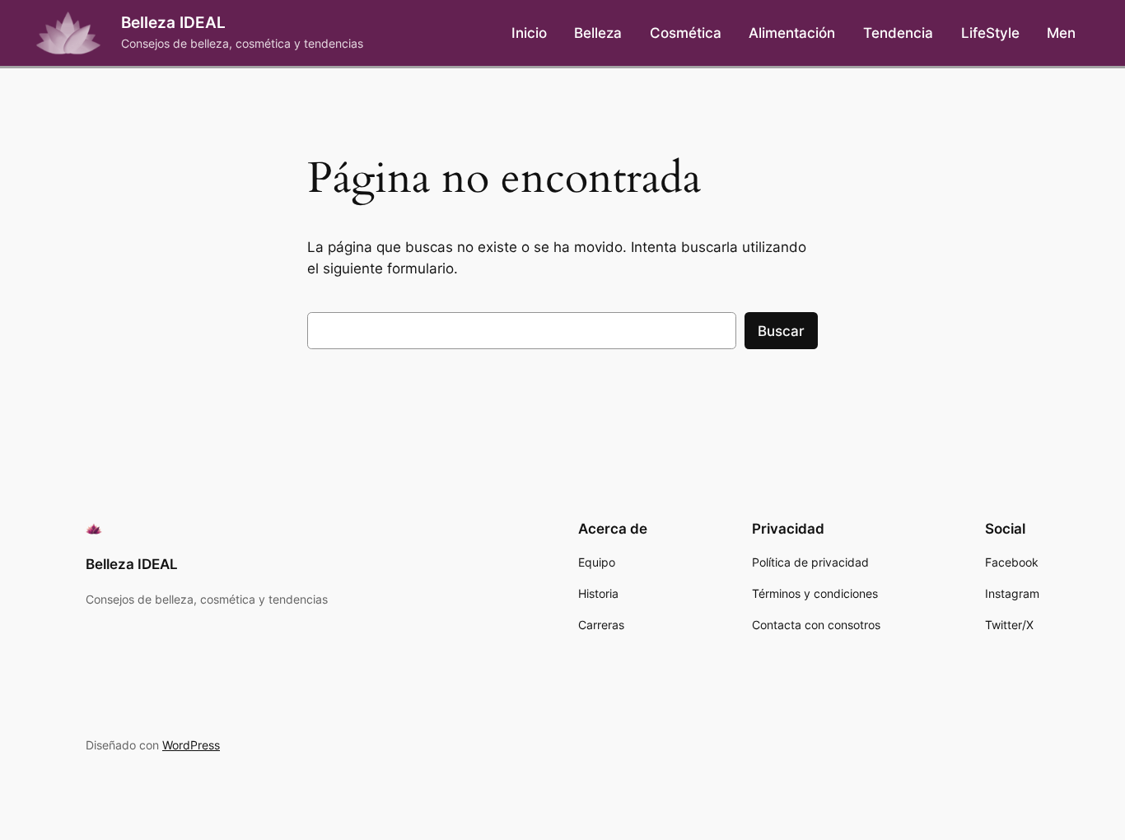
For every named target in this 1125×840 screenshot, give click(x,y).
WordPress (191, 745)
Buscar (781, 331)
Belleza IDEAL (173, 22)
